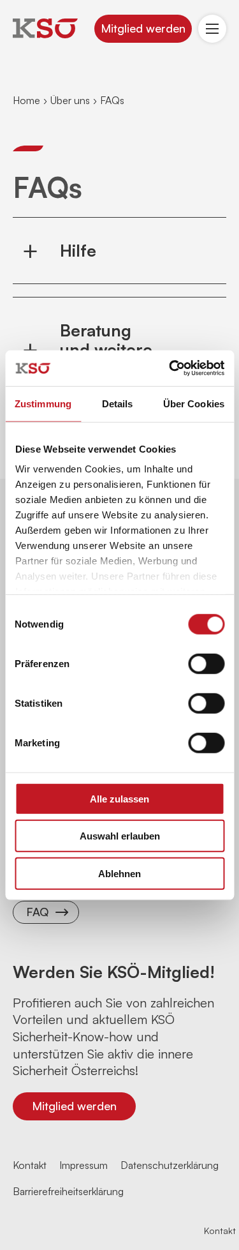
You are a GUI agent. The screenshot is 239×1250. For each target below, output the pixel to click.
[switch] (206, 663)
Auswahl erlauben (120, 836)
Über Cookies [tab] (193, 403)
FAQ (37, 912)
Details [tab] (117, 403)
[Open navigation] (212, 29)
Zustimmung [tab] (43, 403)
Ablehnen (119, 873)
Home (26, 100)
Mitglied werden (143, 28)
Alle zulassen (119, 798)
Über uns (70, 100)
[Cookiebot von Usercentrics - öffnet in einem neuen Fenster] (170, 368)
